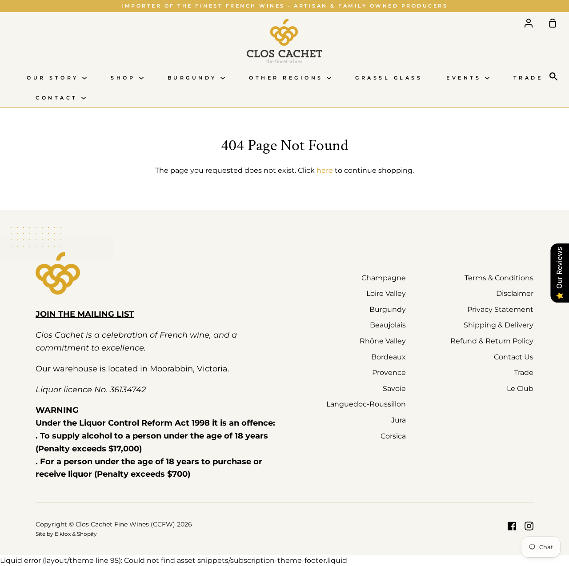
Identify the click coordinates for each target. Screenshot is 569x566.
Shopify (87, 533)
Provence (389, 372)
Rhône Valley (383, 341)
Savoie (394, 388)
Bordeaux (388, 357)
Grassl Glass (388, 78)
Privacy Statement (500, 309)
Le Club (520, 388)
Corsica (393, 436)
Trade (528, 78)
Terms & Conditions (499, 278)
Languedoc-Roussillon (366, 404)
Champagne (383, 278)
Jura (398, 420)
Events (465, 78)
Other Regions (288, 78)
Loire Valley (386, 293)
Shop (125, 78)
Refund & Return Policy (491, 341)
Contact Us (513, 357)
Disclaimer (514, 293)
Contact (58, 98)
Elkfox (63, 533)
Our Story (54, 78)
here (325, 170)
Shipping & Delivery (498, 325)
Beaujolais (388, 325)
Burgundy (194, 78)
